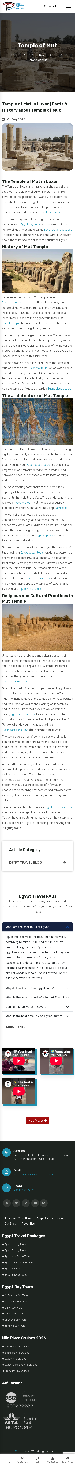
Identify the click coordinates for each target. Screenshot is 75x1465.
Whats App (22, 1462)
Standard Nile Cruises (16, 1352)
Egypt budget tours (38, 464)
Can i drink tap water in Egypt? (26, 1006)
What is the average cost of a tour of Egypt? (35, 997)
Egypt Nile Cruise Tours (17, 1256)
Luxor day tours (37, 368)
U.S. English (50, 6)
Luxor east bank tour (15, 729)
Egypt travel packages (58, 229)
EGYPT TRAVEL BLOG (25, 862)
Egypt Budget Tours (15, 1274)
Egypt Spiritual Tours (16, 1268)
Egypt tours (53, 212)
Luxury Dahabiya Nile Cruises (20, 1364)
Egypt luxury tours (13, 302)
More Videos (36, 1120)
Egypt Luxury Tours (15, 1244)
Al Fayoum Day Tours (16, 1295)
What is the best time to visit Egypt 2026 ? (34, 1016)
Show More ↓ (16, 1026)
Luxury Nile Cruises (15, 1358)
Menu (7, 1462)
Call (37, 1462)
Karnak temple (11, 323)
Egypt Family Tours (15, 1250)
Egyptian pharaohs (46, 535)
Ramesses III (62, 508)
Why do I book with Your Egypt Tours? (30, 988)
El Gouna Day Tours (15, 1319)
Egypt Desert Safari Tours (18, 1262)
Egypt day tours (31, 224)
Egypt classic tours (59, 388)
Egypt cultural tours (38, 578)
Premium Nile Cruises (16, 1370)
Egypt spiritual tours (23, 714)
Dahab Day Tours (14, 1313)
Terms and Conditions (18, 1218)
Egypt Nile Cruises (30, 589)
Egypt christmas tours (58, 807)
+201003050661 (23, 1190)
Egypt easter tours (32, 552)
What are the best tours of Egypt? (28, 927)
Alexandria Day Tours (16, 1301)
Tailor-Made (67, 1462)
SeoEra (19, 1451)
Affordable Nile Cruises (17, 1346)
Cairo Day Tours (13, 1307)
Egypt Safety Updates (50, 1218)
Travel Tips (28, 1223)
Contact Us (52, 1462)
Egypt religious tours (14, 681)
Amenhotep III (24, 502)
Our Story (10, 1223)
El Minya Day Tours (14, 1325)
